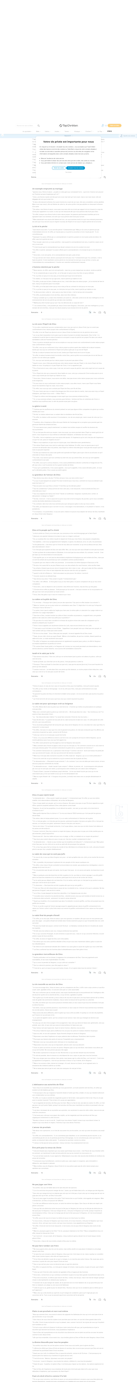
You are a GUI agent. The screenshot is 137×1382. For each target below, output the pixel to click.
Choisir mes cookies (59, 45)
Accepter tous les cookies (75, 45)
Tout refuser (68, 50)
